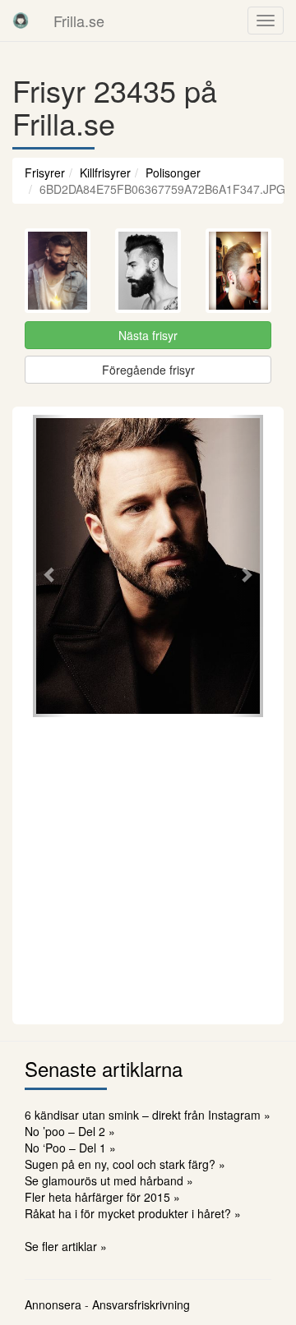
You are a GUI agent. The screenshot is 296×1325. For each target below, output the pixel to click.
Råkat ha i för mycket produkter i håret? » (133, 1213)
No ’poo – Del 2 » (70, 1131)
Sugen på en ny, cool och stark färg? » (125, 1164)
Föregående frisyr (148, 369)
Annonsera (53, 1304)
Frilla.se (78, 20)
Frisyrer (45, 172)
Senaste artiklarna (104, 1068)
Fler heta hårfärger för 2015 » (102, 1197)
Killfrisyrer (105, 172)
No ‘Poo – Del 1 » (70, 1147)
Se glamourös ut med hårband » (109, 1180)
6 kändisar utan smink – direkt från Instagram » (148, 1114)
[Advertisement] (148, 868)
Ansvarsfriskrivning (141, 1304)
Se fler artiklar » (66, 1246)
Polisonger (173, 172)
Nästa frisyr (148, 335)
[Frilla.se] (20, 20)
